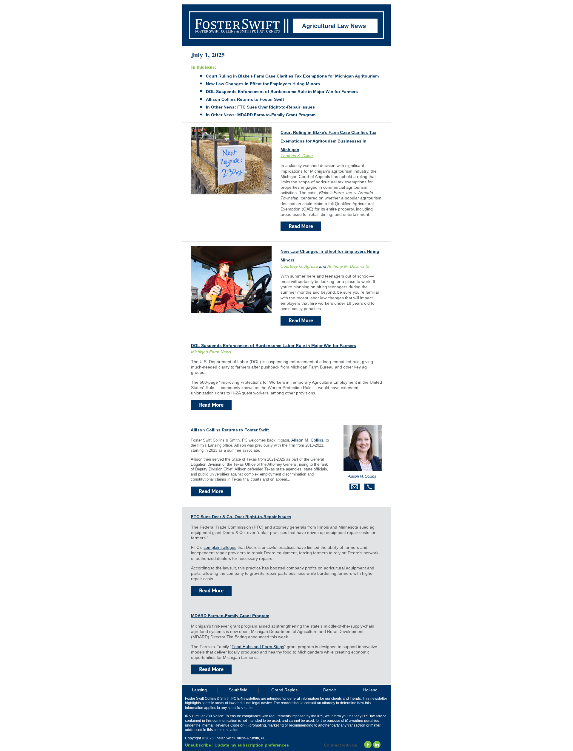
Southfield (238, 689)
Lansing (199, 689)
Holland (370, 689)
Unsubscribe (198, 745)
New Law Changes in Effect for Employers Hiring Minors (263, 83)
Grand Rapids (284, 689)
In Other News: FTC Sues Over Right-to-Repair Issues (260, 107)
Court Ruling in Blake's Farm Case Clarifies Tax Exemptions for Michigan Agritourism (292, 76)
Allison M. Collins (307, 440)
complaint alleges (220, 547)
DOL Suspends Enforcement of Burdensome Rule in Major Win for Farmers (282, 91)
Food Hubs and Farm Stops (258, 646)
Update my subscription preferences (252, 745)
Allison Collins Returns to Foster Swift (245, 99)
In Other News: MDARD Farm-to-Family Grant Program (260, 114)
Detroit (329, 689)
